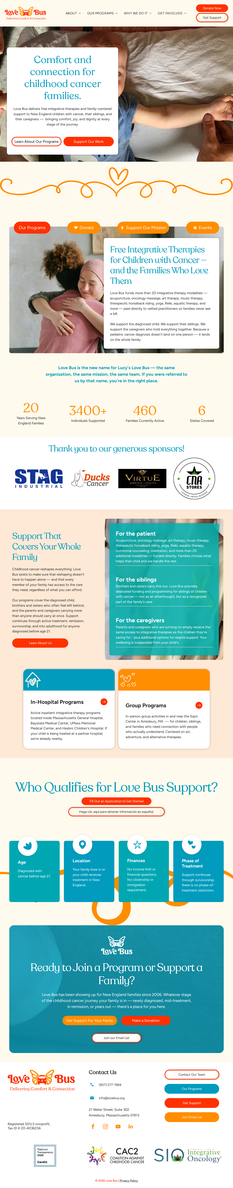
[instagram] (105, 1127)
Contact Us (102, 1072)
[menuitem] (73, 13)
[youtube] (118, 1127)
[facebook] (93, 1127)
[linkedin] (131, 1127)
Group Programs (146, 705)
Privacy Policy (129, 1180)
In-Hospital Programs (57, 702)
